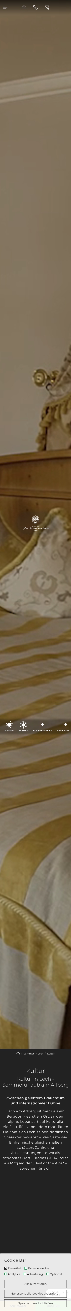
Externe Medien (39, 1268)
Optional (56, 1274)
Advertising (35, 1274)
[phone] (35, 7)
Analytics (14, 1274)
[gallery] (24, 7)
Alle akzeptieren (35, 1284)
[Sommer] (18, 1053)
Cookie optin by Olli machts (56, 1310)
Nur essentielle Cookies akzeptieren (35, 1293)
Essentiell (14, 1268)
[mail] (47, 7)
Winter (23, 730)
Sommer (9, 730)
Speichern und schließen (35, 1303)
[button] (5, 7)
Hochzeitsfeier (42, 730)
